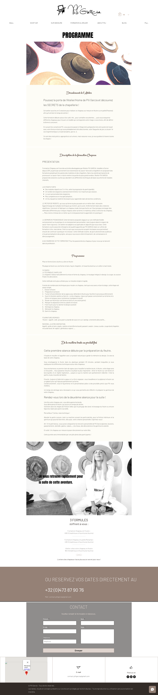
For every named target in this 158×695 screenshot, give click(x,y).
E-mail (45, 627)
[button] (11, 23)
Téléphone (46, 637)
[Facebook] (128, 676)
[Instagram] (131, 676)
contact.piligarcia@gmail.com (60, 597)
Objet (82, 627)
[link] (119, 14)
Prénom (45, 619)
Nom (82, 619)
